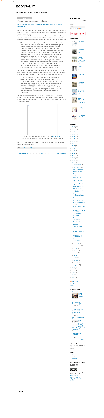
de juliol (76, 250)
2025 (73, 129)
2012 (73, 160)
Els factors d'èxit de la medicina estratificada (79, 212)
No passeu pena (77, 177)
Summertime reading (77, 336)
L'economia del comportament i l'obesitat (78, 190)
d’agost (76, 248)
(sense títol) (81, 41)
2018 (73, 146)
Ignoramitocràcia (77, 171)
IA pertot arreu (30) (76, 303)
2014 (73, 155)
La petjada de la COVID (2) (81, 92)
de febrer (76, 262)
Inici (42, 153)
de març (76, 260)
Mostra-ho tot (82, 339)
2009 (73, 270)
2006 (73, 275)
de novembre (77, 167)
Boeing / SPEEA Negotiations (81, 295)
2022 (73, 136)
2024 (73, 131)
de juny (76, 253)
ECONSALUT (25, 6)
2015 (73, 153)
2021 (73, 138)
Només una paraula (78, 197)
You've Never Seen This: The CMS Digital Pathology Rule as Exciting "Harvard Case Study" (78, 325)
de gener (76, 265)
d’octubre (76, 243)
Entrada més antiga (61, 153)
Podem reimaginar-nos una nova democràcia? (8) (81, 60)
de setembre (77, 246)
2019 (73, 143)
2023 (73, 134)
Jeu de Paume (56, 136)
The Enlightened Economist (76, 334)
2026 (73, 127)
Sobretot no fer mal (78, 200)
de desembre (77, 164)
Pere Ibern (75, 281)
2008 (73, 272)
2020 (73, 141)
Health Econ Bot (76, 302)
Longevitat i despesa (79, 186)
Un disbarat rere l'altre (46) (81, 68)
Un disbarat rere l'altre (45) (81, 84)
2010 (73, 267)
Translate (82, 28)
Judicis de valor (77, 226)
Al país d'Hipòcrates (78, 215)
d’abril (75, 257)
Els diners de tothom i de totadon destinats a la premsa (81, 101)
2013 (73, 158)
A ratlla (75, 229)
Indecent (75, 224)
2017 (73, 148)
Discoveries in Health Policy (78, 318)
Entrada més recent (23, 153)
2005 (73, 277)
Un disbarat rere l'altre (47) (81, 51)
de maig (76, 255)
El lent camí (76, 222)
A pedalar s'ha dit (78, 184)
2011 (73, 162)
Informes (74, 308)
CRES (73, 355)
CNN (40, 142)
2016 (73, 150)
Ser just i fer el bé (78, 169)
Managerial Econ (77, 291)
